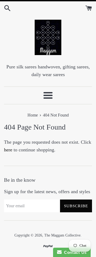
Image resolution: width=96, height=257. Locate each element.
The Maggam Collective (62, 235)
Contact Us (74, 252)
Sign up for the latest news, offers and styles (47, 191)
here (8, 149)
